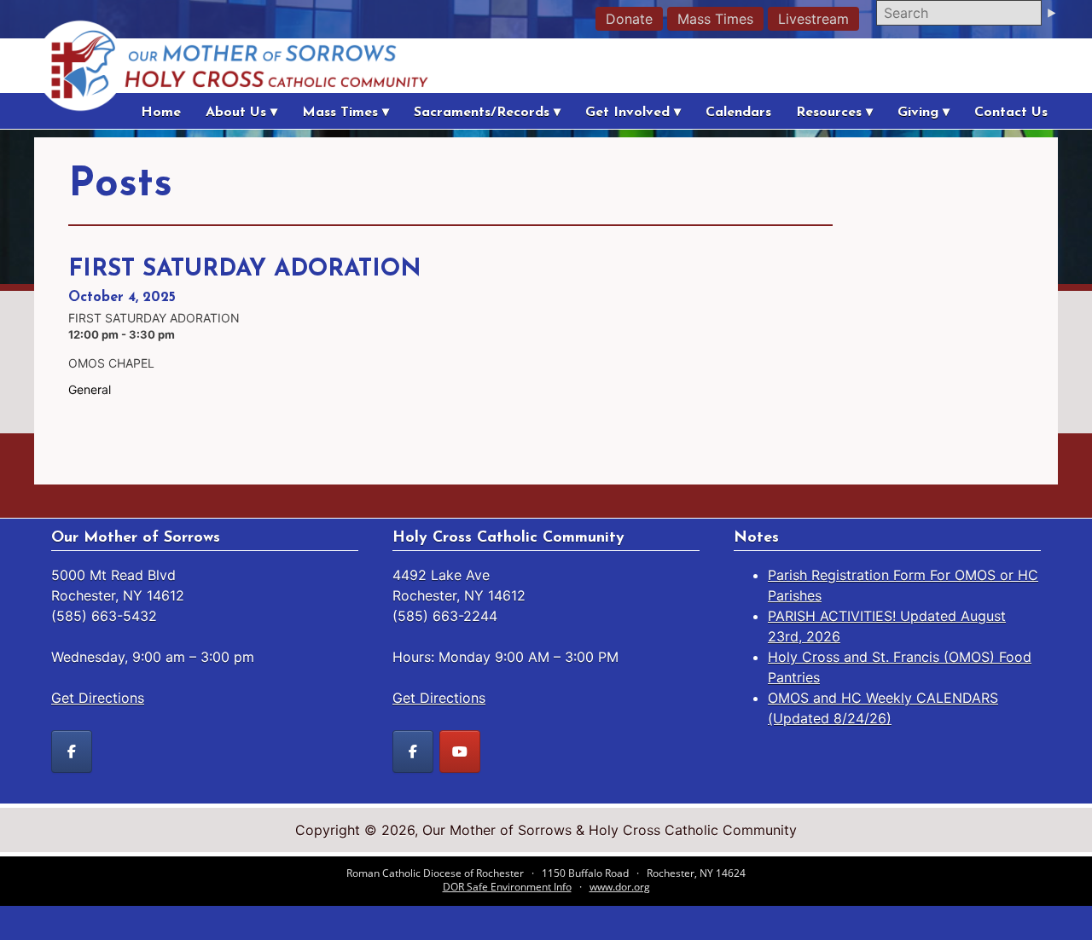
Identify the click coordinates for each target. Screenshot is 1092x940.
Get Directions (97, 697)
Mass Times (715, 18)
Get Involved (627, 112)
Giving (917, 112)
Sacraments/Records (481, 112)
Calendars (738, 112)
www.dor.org (620, 886)
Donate (629, 18)
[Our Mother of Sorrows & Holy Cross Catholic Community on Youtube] (459, 751)
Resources (829, 112)
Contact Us (1011, 112)
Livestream (813, 18)
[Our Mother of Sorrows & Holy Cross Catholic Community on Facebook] (71, 751)
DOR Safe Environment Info (507, 886)
